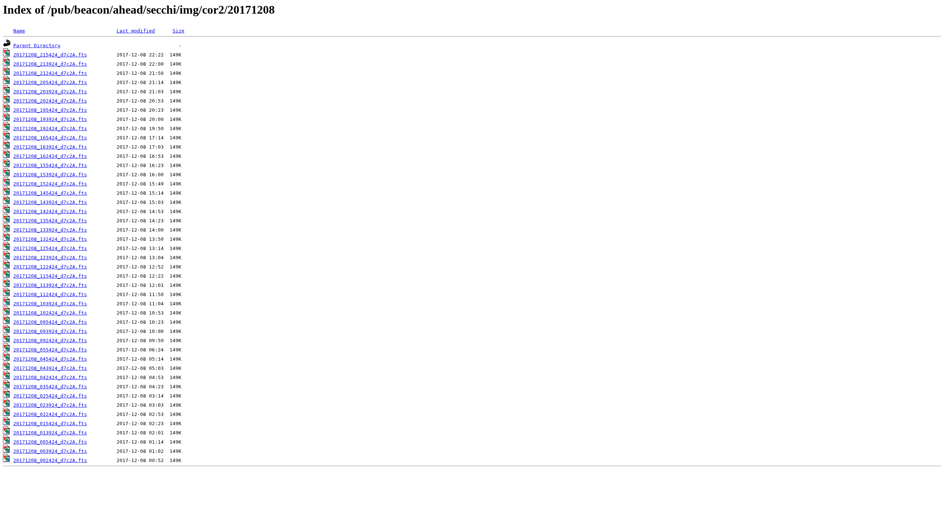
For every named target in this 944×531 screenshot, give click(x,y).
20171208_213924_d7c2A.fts (50, 64)
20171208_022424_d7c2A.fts (50, 414)
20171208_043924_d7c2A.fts (50, 368)
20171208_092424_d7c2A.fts (50, 340)
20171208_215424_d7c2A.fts (50, 55)
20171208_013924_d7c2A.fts (50, 432)
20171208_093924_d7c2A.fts (50, 331)
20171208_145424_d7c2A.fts (50, 193)
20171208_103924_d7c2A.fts (50, 303)
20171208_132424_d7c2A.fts (50, 239)
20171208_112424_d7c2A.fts (50, 294)
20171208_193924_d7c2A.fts (50, 119)
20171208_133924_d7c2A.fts (50, 230)
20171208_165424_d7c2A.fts (50, 137)
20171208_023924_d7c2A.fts (50, 405)
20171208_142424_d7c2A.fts (50, 211)
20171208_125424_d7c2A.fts (50, 248)
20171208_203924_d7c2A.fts (50, 91)
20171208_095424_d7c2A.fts (50, 322)
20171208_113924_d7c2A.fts (50, 285)
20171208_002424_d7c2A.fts (50, 460)
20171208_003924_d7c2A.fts (50, 451)
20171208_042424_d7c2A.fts (50, 377)
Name (19, 31)
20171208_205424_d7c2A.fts (50, 82)
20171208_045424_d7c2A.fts (50, 359)
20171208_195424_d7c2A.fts (50, 110)
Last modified (136, 31)
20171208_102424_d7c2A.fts (50, 313)
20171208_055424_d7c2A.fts (50, 350)
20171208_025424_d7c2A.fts (50, 396)
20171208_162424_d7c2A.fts (50, 156)
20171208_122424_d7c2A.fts (50, 267)
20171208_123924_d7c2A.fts (50, 257)
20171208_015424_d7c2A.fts (50, 423)
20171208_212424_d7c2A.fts (50, 73)
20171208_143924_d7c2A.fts (50, 202)
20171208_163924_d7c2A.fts (50, 147)
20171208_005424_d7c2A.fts (50, 442)
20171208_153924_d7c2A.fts (50, 174)
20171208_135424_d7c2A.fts (50, 220)
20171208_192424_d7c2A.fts (50, 128)
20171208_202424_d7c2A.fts (50, 101)
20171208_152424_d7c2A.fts (50, 184)
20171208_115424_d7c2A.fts (50, 276)
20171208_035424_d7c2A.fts (50, 386)
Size (178, 31)
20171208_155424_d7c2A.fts (50, 165)
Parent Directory (36, 45)
